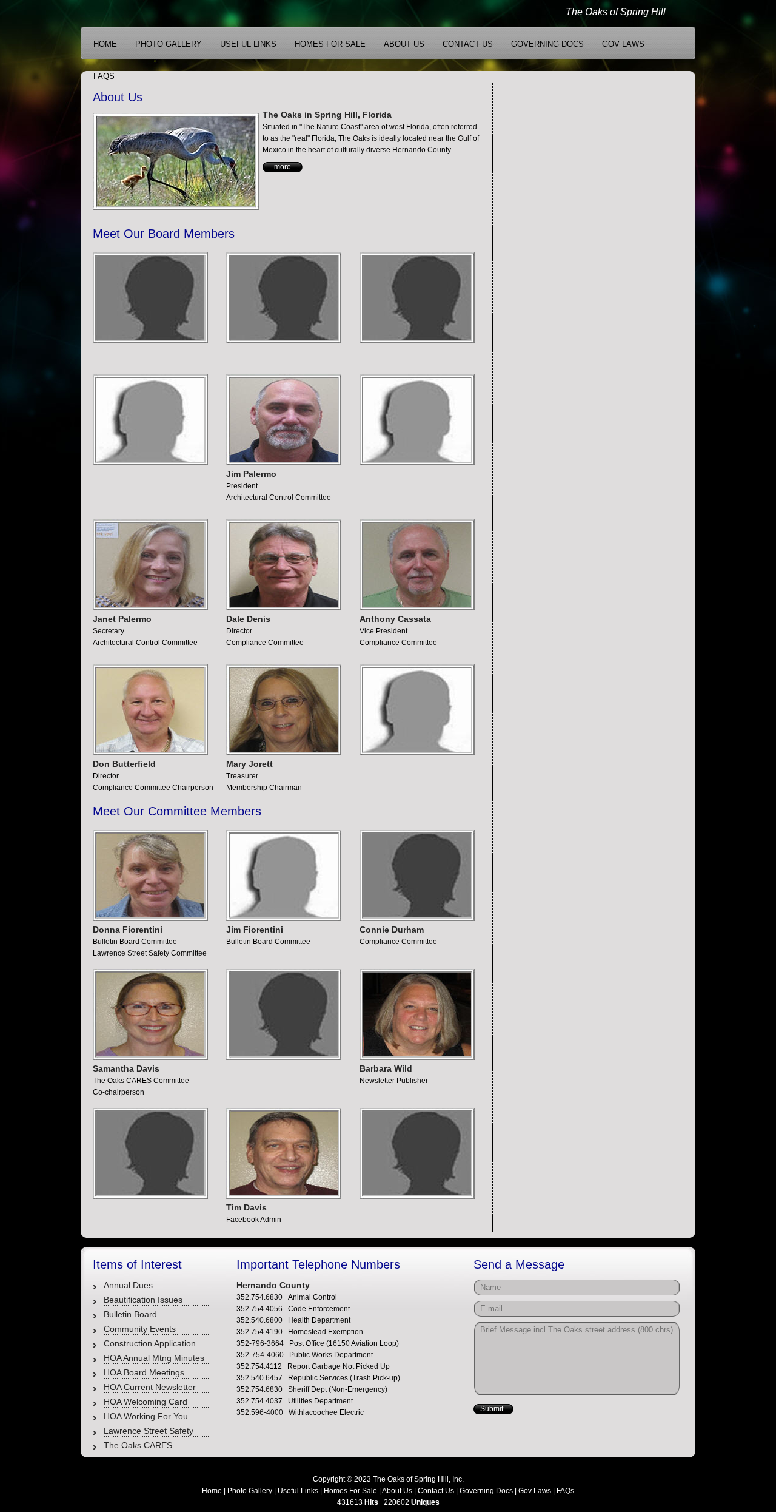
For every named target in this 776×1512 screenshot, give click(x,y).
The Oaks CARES (138, 1445)
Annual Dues (128, 1285)
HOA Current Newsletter (150, 1387)
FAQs (565, 1491)
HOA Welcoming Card (145, 1401)
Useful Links (298, 1491)
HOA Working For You (146, 1416)
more (282, 167)
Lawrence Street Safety (148, 1431)
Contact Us (436, 1491)
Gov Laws (534, 1491)
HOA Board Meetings (144, 1372)
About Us (397, 1491)
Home (212, 1491)
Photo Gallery (249, 1491)
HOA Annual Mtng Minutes (154, 1358)
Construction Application (150, 1343)
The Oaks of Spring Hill (616, 12)
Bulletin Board (130, 1314)
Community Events (140, 1329)
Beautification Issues (143, 1299)
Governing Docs (486, 1491)
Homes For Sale (350, 1491)
